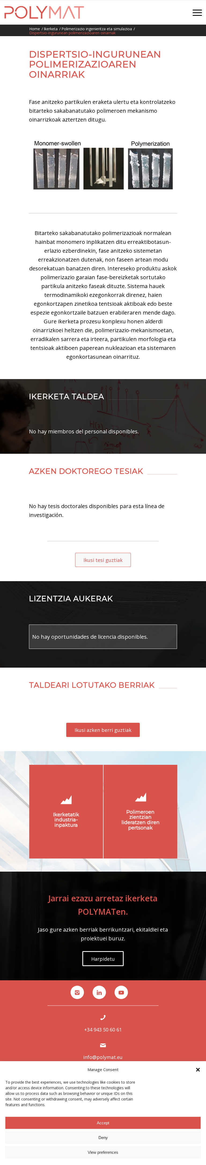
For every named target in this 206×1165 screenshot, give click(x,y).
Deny (103, 1137)
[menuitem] (194, 12)
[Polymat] (44, 12)
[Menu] (194, 12)
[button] (198, 1069)
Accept (103, 1123)
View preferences (103, 1152)
